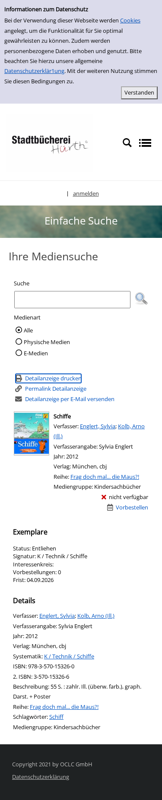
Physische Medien (47, 342)
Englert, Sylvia (97, 426)
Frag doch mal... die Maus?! (104, 477)
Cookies (130, 20)
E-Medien (36, 353)
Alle (28, 330)
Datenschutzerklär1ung (34, 71)
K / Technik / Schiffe (69, 656)
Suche (21, 283)
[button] (141, 299)
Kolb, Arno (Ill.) (95, 616)
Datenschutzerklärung (40, 777)
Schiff (56, 717)
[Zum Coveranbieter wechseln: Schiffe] (31, 433)
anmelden (86, 193)
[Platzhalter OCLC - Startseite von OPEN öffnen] (49, 142)
